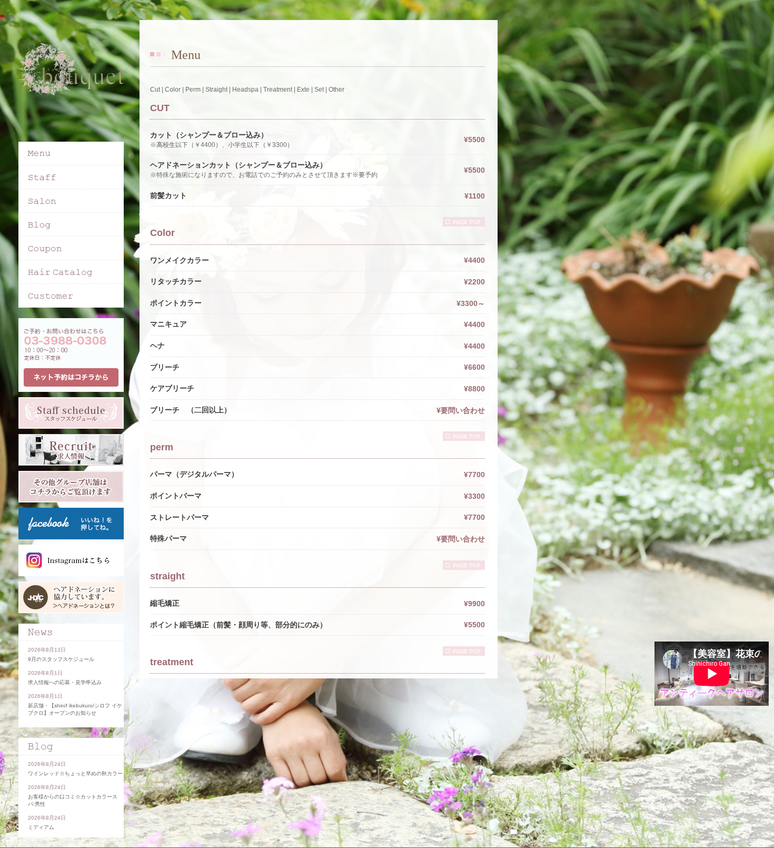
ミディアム (41, 827)
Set (319, 89)
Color (173, 89)
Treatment (277, 89)
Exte (303, 89)
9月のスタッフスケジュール (61, 659)
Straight (216, 89)
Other (336, 89)
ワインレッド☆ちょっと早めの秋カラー (75, 773)
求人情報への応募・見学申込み (65, 682)
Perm (193, 89)
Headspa (245, 89)
